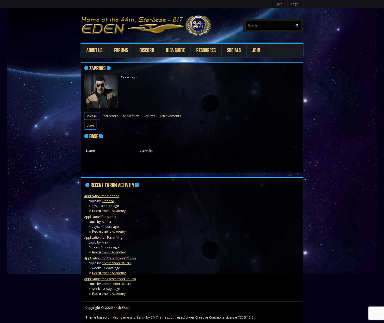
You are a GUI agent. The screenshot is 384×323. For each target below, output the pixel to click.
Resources (206, 51)
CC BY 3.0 (246, 317)
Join (279, 4)
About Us (94, 51)
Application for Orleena (101, 196)
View (90, 126)
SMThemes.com (163, 317)
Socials (234, 51)
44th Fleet (122, 307)
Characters (110, 116)
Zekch (140, 317)
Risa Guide (175, 51)
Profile (92, 116)
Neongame (120, 317)
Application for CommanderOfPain (110, 258)
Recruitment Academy (109, 210)
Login (294, 4)
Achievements (170, 116)
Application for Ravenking (103, 237)
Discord (146, 51)
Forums (121, 51)
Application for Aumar (100, 216)
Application (131, 116)
